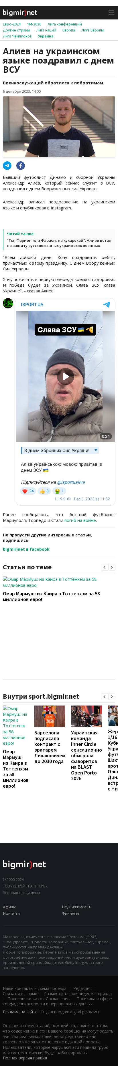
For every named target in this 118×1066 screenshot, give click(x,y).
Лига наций (46, 30)
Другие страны (16, 30)
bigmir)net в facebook (26, 549)
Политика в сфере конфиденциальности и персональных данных (57, 1001)
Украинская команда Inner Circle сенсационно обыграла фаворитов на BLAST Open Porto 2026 (86, 755)
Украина (46, 36)
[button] (104, 567)
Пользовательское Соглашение (38, 998)
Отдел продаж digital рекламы (70, 1012)
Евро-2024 (12, 24)
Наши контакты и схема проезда (34, 988)
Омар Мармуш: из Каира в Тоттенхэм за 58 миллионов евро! (51, 596)
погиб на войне (80, 520)
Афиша (9, 907)
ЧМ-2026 (34, 24)
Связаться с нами (20, 993)
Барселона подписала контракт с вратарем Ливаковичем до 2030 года (49, 746)
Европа (68, 30)
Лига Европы (92, 30)
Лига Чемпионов (17, 36)
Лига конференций (65, 24)
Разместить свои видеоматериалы (78, 993)
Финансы (70, 913)
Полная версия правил (25, 1058)
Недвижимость (76, 907)
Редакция (82, 988)
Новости (11, 913)
